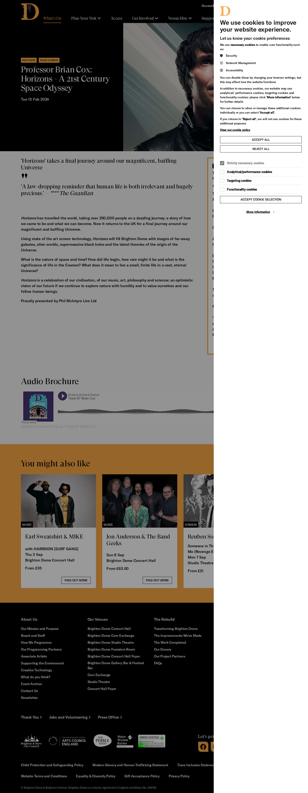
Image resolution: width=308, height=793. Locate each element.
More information (258, 212)
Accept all (261, 139)
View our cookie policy (235, 130)
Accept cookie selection (261, 199)
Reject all (260, 149)
